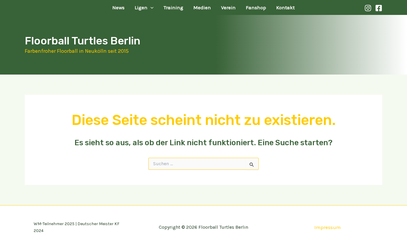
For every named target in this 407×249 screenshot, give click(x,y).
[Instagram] (368, 8)
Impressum (327, 227)
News (118, 7)
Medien (202, 7)
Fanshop (256, 7)
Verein (228, 7)
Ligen (141, 7)
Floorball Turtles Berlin (82, 40)
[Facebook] (378, 8)
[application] (150, 7)
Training (173, 7)
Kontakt (285, 7)
